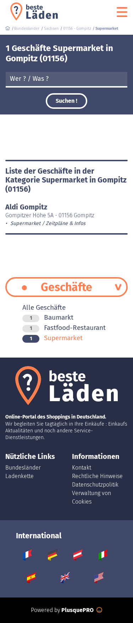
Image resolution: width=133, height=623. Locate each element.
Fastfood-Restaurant (68, 328)
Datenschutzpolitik (95, 484)
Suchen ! (66, 100)
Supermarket (56, 338)
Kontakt (81, 467)
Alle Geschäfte (44, 307)
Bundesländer (23, 467)
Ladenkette (19, 476)
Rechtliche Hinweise (97, 476)
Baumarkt (51, 317)
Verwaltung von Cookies (91, 497)
